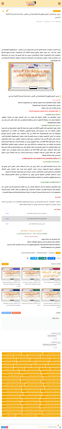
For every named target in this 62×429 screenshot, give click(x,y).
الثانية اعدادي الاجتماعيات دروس (28, 252)
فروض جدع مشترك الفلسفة (53, 412)
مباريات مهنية (46, 369)
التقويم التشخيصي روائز (21, 356)
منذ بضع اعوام (56, 280)
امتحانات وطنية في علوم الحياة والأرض (14, 384)
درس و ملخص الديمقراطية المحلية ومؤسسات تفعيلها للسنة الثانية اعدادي (11, 284)
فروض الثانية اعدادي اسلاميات (52, 403)
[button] (51, 258)
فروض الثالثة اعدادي (55, 363)
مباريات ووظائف (11, 415)
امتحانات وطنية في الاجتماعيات (11, 378)
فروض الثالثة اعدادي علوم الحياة (52, 400)
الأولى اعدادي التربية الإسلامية (13, 353)
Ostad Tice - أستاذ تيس (43, 427)
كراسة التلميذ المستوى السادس (41, 359)
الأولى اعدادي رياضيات (33, 369)
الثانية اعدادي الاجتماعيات (42, 252)
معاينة (7, 213)
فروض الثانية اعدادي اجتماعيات (13, 400)
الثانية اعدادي (51, 252)
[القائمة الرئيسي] (59, 3)
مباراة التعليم (56, 369)
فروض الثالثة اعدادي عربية (13, 397)
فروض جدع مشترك (24, 359)
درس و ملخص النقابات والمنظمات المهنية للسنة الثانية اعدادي (11, 304)
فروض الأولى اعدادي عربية (53, 394)
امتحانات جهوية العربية (12, 372)
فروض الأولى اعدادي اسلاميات (52, 390)
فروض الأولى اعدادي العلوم (32, 390)
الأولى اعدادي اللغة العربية (9, 363)
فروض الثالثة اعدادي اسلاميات (52, 397)
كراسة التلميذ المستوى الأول (28, 415)
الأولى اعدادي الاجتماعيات (53, 353)
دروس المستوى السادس (38, 366)
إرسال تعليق (56, 318)
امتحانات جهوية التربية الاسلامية (32, 372)
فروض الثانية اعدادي (42, 363)
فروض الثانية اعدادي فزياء (32, 406)
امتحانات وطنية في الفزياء (13, 381)
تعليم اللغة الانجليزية (34, 356)
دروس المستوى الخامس (54, 387)
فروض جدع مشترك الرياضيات (32, 409)
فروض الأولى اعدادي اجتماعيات (12, 387)
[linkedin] (2, 427)
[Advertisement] (31, 36)
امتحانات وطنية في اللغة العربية (34, 384)
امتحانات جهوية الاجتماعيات (53, 372)
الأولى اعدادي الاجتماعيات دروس (34, 353)
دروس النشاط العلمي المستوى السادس (33, 387)
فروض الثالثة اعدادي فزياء (32, 400)
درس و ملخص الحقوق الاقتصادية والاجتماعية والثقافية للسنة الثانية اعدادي (51, 305)
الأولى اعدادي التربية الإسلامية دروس (51, 356)
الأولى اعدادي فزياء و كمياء (53, 366)
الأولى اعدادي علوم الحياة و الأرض (26, 363)
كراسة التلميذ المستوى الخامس (22, 366)
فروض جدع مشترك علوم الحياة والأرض (50, 415)
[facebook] (5, 427)
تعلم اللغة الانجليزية (7, 366)
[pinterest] (7, 427)
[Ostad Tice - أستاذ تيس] (31, 3)
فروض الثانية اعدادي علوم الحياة (52, 406)
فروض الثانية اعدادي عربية (13, 403)
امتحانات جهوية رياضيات (34, 375)
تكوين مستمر (56, 359)
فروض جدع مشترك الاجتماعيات (13, 406)
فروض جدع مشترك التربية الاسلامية (51, 409)
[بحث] (3, 3)
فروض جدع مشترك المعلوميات (13, 412)
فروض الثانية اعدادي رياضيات (32, 403)
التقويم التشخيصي (7, 356)
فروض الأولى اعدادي (10, 359)
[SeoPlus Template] (60, 427)
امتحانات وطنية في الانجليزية (53, 381)
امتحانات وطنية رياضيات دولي (52, 378)
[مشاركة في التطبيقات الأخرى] (27, 258)
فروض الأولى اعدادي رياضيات (13, 390)
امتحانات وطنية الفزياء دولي (14, 375)
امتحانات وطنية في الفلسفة (53, 384)
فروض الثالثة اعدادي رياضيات (32, 397)
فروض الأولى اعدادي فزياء (34, 394)
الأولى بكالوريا (20, 369)
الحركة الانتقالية (8, 369)
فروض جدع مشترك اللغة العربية (33, 412)
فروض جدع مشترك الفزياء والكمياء (12, 409)
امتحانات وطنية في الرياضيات (32, 381)
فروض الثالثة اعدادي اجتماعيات (14, 394)
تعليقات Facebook (6, 312)
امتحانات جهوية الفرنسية (54, 375)
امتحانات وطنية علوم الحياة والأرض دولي (32, 378)
